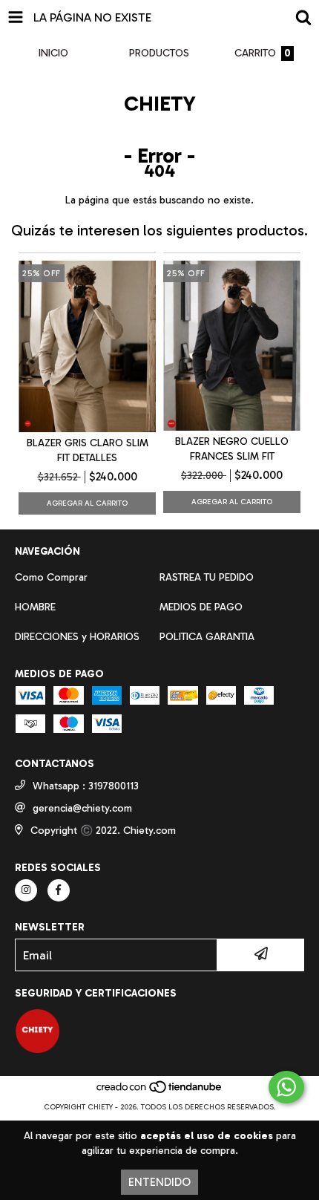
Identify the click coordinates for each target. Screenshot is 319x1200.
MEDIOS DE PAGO (201, 607)
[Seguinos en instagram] (26, 890)
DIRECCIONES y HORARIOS (77, 636)
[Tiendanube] (160, 1092)
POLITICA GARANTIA (207, 636)
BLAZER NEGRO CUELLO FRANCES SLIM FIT (232, 449)
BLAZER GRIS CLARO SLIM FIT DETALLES (87, 450)
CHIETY (160, 103)
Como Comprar (51, 577)
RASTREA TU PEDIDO (207, 577)
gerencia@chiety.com (82, 808)
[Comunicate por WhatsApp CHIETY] (286, 1087)
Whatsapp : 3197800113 (86, 786)
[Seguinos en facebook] (58, 890)
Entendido (159, 1182)
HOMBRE (35, 607)
